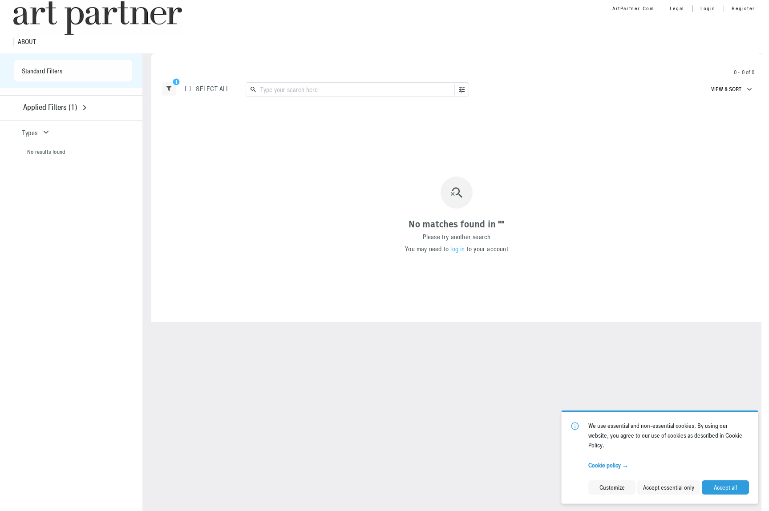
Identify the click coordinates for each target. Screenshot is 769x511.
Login (708, 8)
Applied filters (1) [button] (50, 107)
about (27, 42)
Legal (677, 8)
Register (743, 8)
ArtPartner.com (633, 8)
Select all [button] (212, 88)
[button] (169, 89)
